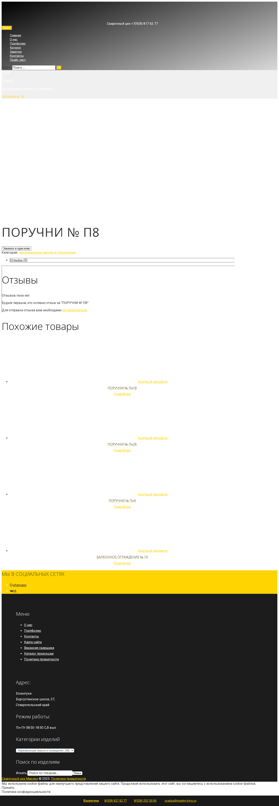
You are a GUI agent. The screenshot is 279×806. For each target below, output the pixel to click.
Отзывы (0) (18, 260)
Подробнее (122, 394)
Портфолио (18, 43)
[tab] (122, 260)
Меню (6, 27)
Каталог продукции (39, 654)
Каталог (15, 47)
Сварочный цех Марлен (20, 779)
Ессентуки (91, 800)
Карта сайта (33, 642)
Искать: (21, 773)
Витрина (7, 80)
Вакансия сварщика (39, 648)
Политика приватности (41, 659)
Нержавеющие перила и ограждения (27, 88)
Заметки (16, 52)
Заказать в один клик (16, 248)
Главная (15, 35)
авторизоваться (74, 310)
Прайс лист (18, 60)
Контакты (17, 56)
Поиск (77, 773)
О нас (14, 39)
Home (6, 72)
